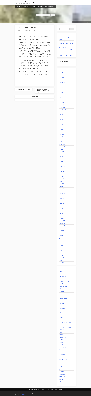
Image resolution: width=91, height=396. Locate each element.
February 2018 (62, 188)
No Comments (33, 30)
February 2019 (62, 161)
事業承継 (61, 339)
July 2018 (61, 176)
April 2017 (61, 213)
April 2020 (61, 132)
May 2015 (61, 260)
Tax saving (61, 303)
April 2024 (61, 77)
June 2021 (61, 114)
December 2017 (62, 193)
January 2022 (62, 107)
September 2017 (62, 201)
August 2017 (62, 203)
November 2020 (62, 127)
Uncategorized (62, 308)
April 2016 (61, 243)
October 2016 (62, 228)
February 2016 (62, 245)
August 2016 (62, 233)
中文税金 (61, 334)
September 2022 (62, 87)
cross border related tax (64, 281)
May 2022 (61, 97)
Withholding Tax (62, 315)
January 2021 (62, 124)
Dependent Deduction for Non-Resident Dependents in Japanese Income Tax (66, 43)
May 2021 (61, 117)
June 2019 (61, 151)
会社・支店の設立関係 (63, 344)
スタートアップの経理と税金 (65, 322)
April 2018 (61, 183)
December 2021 (62, 109)
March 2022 (61, 102)
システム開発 (62, 319)
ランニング (61, 329)
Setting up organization (64, 296)
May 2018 (61, 181)
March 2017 (61, 215)
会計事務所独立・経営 (23, 33)
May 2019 (61, 154)
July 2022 (61, 92)
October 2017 (62, 198)
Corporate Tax (62, 278)
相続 (60, 381)
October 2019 (62, 141)
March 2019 (61, 159)
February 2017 (62, 218)
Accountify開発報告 (63, 47)
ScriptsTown (24, 394)
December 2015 (62, 247)
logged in (33, 99)
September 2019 (62, 144)
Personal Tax (62, 291)
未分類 (60, 366)
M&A (60, 288)
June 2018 (61, 178)
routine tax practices (63, 293)
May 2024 (61, 75)
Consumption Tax (63, 276)
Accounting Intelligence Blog (24, 2)
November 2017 (62, 196)
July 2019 (61, 149)
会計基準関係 (62, 354)
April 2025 (61, 72)
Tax (60, 301)
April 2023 (61, 80)
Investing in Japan (63, 286)
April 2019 (61, 156)
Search (60, 27)
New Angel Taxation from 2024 (65, 49)
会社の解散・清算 (63, 347)
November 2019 (62, 139)
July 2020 (61, 129)
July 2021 (61, 112)
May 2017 (61, 210)
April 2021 (61, 119)
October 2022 (62, 85)
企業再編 (61, 342)
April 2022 (61, 99)
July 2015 (61, 255)
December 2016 (62, 223)
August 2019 (62, 146)
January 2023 (62, 82)
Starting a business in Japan (65, 298)
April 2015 (61, 262)
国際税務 (61, 356)
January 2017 (62, 220)
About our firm (62, 271)
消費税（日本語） (63, 376)
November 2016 (62, 225)
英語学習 (61, 384)
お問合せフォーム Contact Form (37, 6)
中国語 (60, 332)
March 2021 (61, 122)
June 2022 (61, 94)
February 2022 (62, 104)
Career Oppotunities (49, 6)
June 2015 (61, 257)
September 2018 (62, 171)
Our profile (19, 6)
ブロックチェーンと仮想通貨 (65, 327)
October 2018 (62, 169)
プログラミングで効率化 (64, 324)
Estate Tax (61, 283)
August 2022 (62, 90)
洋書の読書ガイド (63, 374)
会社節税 (61, 349)
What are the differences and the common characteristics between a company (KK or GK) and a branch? (66, 54)
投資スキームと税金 (63, 364)
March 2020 (61, 134)
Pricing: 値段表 (26, 6)
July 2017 (61, 206)
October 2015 (62, 250)
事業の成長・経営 (63, 337)
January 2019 (62, 164)
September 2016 (62, 230)
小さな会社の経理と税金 (64, 359)
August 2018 (62, 173)
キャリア (61, 317)
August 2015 (62, 252)
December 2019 (62, 136)
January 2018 (62, 191)
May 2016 (61, 240)
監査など (61, 379)
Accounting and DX (63, 274)
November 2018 (62, 166)
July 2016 (61, 235)
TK (59, 306)
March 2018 (61, 186)
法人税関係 (61, 371)
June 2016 (61, 238)
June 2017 (61, 208)
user (27, 30)
